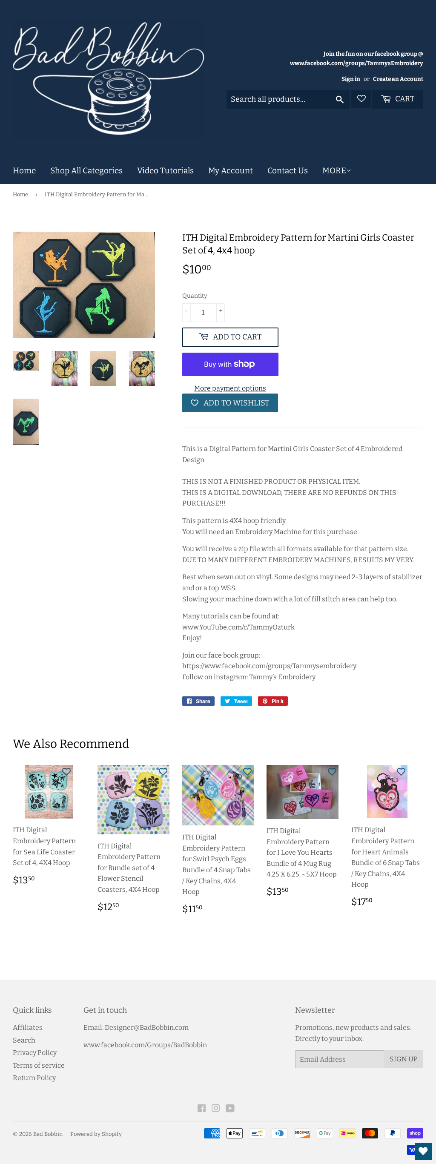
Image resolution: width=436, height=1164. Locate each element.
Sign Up (404, 1059)
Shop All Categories (86, 170)
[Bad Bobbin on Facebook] (201, 1109)
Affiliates (28, 1027)
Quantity (194, 295)
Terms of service (39, 1065)
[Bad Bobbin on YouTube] (230, 1109)
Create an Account (398, 79)
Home (24, 170)
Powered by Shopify (96, 1134)
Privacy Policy (35, 1053)
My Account (230, 170)
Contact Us (287, 170)
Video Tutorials (165, 170)
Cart (404, 98)
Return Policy (34, 1078)
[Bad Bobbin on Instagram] (216, 1109)
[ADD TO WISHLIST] (66, 771)
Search (24, 1040)
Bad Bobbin (48, 1134)
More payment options (230, 388)
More (334, 170)
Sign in (350, 79)
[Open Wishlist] (423, 1151)
